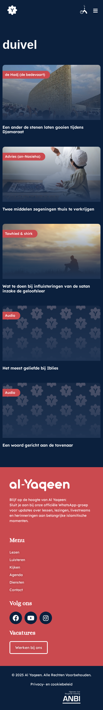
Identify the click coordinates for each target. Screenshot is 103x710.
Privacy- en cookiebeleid (51, 684)
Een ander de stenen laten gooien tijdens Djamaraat (43, 129)
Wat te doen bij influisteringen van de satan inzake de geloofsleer (46, 288)
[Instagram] (46, 618)
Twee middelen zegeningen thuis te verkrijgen (48, 209)
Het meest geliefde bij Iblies (30, 368)
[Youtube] (30, 618)
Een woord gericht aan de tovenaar (37, 445)
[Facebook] (16, 618)
